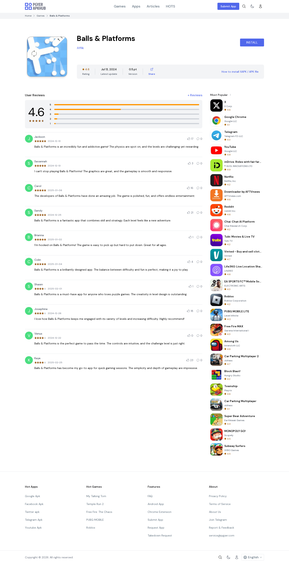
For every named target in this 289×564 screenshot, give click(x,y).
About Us (215, 512)
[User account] (260, 6)
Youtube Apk (33, 527)
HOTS (170, 6)
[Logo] (35, 6)
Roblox (90, 527)
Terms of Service (220, 504)
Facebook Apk (34, 504)
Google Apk (32, 496)
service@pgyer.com (221, 535)
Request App (156, 527)
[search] (244, 6)
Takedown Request (160, 535)
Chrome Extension (159, 512)
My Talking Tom (96, 496)
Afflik (80, 48)
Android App (156, 504)
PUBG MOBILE (95, 519)
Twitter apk (32, 512)
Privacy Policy (218, 496)
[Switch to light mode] (252, 6)
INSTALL (252, 42)
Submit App (228, 6)
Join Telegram (218, 519)
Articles (153, 6)
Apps (136, 6)
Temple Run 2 (95, 504)
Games (120, 6)
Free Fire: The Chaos (99, 512)
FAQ (150, 496)
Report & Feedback (221, 527)
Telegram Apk (33, 519)
